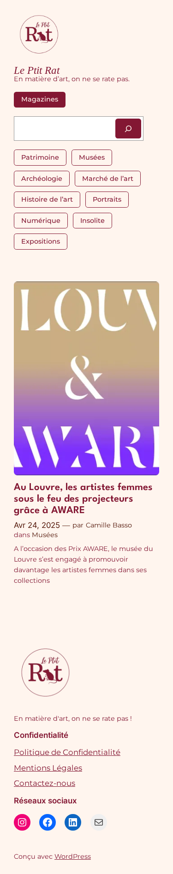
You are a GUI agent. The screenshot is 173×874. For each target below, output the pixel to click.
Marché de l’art (107, 178)
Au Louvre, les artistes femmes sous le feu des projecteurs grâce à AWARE (83, 499)
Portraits (107, 199)
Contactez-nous (44, 783)
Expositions (40, 241)
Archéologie (41, 178)
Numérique (40, 220)
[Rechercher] (128, 128)
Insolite (92, 220)
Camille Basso (109, 525)
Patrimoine (40, 157)
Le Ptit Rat (37, 70)
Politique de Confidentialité (67, 752)
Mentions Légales (48, 767)
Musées (92, 157)
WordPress (72, 856)
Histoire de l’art (47, 199)
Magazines (39, 99)
